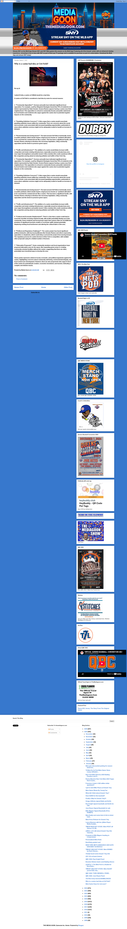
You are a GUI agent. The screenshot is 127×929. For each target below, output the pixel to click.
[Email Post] (43, 270)
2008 (86, 920)
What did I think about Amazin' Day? (97, 793)
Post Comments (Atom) (47, 292)
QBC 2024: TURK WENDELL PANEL (97, 873)
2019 (86, 901)
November (89, 736)
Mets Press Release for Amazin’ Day (97, 819)
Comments (53, 732)
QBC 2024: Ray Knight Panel (95, 859)
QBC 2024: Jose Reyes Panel (95, 876)
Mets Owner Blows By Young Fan (96, 790)
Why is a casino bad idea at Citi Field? (98, 881)
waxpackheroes (95, 183)
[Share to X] (50, 270)
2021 (86, 896)
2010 (86, 915)
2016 (86, 909)
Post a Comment (21, 279)
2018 (86, 904)
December (89, 734)
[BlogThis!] (48, 270)
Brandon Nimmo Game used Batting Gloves (100, 862)
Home (43, 287)
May (87, 753)
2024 (86, 888)
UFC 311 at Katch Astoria (94, 856)
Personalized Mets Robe (94, 839)
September (89, 742)
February (89, 761)
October (88, 739)
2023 (86, 891)
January (89, 763)
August (88, 745)
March (88, 758)
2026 (86, 729)
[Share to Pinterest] (53, 270)
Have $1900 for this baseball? (95, 796)
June (88, 750)
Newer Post (18, 287)
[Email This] (47, 270)
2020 (86, 899)
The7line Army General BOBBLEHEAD (98, 878)
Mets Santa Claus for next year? (96, 884)
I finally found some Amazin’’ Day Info (98, 853)
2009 (86, 917)
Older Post (68, 287)
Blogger (80, 925)
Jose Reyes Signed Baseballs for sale (98, 808)
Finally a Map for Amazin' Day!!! (96, 798)
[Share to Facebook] (52, 270)
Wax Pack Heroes (84, 183)
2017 (86, 907)
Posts (52, 729)
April (87, 755)
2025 (86, 731)
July (87, 747)
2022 (86, 893)
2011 (86, 912)
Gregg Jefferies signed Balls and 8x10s (98, 801)
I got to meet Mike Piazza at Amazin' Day (99, 787)
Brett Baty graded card (93, 842)
